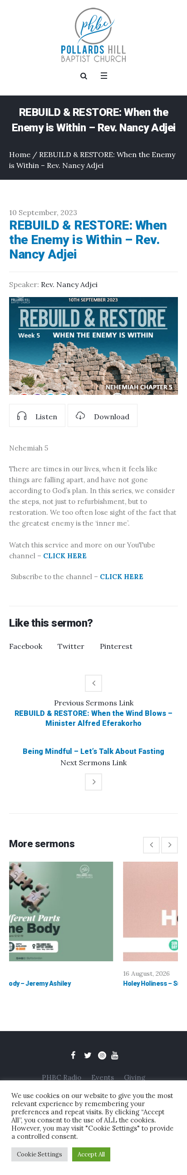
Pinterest (116, 646)
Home (19, 154)
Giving (134, 1077)
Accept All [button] (91, 1154)
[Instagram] (102, 1055)
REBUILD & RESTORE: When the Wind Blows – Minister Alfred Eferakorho (93, 718)
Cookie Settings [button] (39, 1154)
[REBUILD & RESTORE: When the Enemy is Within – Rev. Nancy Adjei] (93, 346)
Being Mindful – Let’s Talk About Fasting (93, 751)
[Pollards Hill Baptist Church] (93, 34)
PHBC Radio (61, 1077)
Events (102, 1077)
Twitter (71, 646)
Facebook (25, 646)
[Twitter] (88, 1055)
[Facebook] (73, 1055)
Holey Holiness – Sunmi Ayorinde (80, 983)
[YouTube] (114, 1055)
